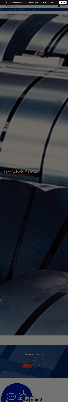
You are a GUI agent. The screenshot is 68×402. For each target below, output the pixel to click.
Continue (62, 2)
